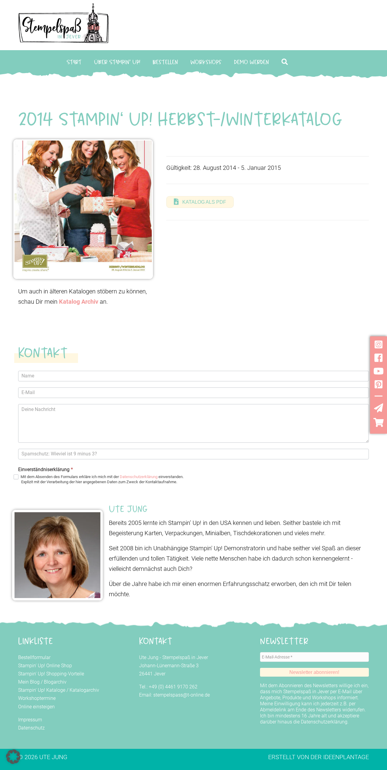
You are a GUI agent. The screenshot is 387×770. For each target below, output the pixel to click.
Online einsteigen (36, 707)
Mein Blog (29, 682)
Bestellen (165, 62)
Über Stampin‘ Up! (117, 62)
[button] (285, 62)
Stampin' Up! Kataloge (41, 690)
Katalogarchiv (84, 690)
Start (74, 62)
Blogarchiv (55, 682)
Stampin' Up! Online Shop (45, 665)
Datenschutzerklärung (139, 476)
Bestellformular (34, 657)
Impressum (30, 720)
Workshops (206, 62)
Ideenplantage (346, 757)
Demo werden (251, 62)
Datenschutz (31, 728)
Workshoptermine (37, 698)
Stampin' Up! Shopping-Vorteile (51, 674)
